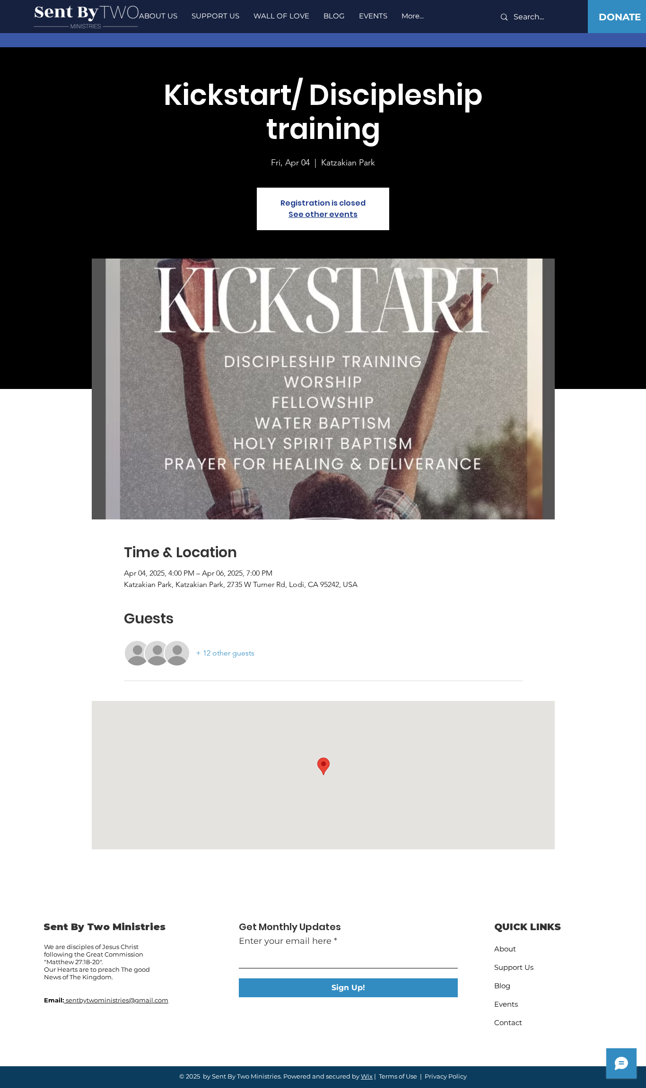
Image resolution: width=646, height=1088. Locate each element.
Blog (502, 985)
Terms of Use (398, 1076)
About (505, 948)
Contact (508, 1022)
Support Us (513, 967)
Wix (367, 1076)
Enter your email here (285, 941)
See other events (323, 214)
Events (506, 1004)
